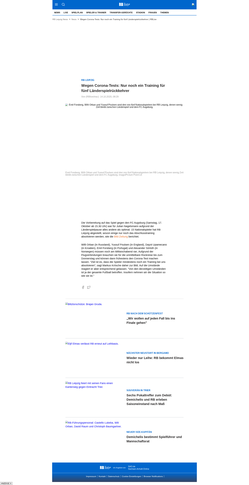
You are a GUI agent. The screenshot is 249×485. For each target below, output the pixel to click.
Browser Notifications (153, 476)
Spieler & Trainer (96, 12)
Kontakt (102, 476)
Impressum (91, 476)
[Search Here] (63, 4)
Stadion (140, 12)
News (57, 12)
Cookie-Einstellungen (131, 476)
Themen (164, 12)
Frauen (152, 12)
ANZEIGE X (6, 483)
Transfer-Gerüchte (121, 12)
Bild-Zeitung (121, 236)
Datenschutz (113, 476)
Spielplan (77, 12)
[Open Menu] (56, 4)
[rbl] (105, 468)
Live (66, 12)
